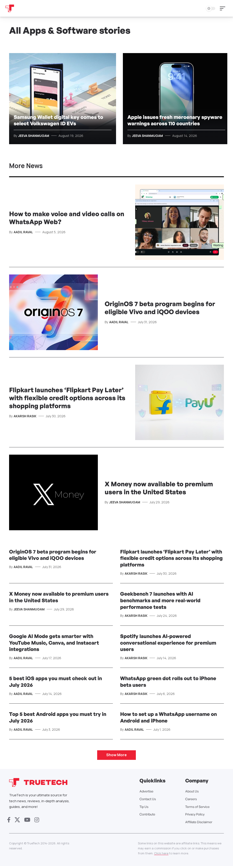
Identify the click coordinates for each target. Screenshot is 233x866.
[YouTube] (27, 820)
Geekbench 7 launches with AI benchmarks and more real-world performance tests (160, 600)
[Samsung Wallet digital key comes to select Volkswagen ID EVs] (62, 98)
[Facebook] (9, 820)
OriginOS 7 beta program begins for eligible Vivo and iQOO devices (160, 308)
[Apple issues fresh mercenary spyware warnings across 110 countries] (176, 98)
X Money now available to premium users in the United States (159, 488)
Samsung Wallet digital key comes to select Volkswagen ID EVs (58, 120)
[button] (224, 8)
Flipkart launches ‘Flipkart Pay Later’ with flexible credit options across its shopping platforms (67, 398)
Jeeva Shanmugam (33, 135)
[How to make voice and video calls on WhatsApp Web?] (179, 222)
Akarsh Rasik (25, 416)
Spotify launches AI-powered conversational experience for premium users (168, 642)
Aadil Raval (23, 232)
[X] (17, 820)
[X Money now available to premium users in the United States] (53, 492)
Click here (161, 853)
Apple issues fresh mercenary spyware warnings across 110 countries (174, 120)
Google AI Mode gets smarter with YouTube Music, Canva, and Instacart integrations (54, 642)
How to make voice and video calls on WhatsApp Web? (66, 218)
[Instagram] (36, 820)
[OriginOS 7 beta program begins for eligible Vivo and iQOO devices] (53, 312)
